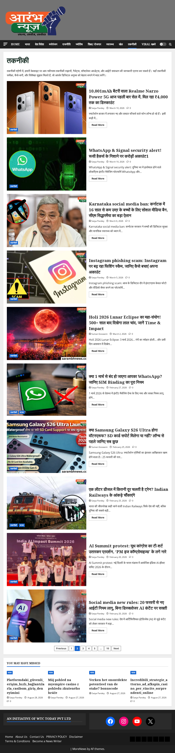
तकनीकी (132, 44)
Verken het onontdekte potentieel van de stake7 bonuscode (108, 684)
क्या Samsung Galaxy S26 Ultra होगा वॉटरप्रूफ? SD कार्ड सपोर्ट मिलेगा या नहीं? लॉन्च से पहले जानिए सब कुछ (46, 446)
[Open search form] (170, 44)
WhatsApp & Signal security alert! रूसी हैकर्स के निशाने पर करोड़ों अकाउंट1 (46, 164)
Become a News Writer (47, 741)
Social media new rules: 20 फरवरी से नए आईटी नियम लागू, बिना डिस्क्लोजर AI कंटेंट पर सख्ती (46, 616)
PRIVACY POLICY (56, 737)
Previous (61, 648)
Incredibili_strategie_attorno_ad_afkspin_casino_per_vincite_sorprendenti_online (148, 686)
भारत (27, 44)
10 (107, 648)
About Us (21, 737)
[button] (5, 44)
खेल (121, 44)
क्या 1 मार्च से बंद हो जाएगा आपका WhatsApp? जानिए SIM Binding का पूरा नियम (46, 390)
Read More (99, 125)
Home (15, 44)
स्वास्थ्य (110, 44)
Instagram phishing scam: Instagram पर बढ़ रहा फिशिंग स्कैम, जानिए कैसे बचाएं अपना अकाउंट (46, 277)
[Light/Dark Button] (163, 44)
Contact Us (37, 737)
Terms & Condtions (17, 741)
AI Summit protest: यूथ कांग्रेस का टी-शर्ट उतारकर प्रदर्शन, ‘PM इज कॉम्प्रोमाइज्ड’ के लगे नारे (46, 559)
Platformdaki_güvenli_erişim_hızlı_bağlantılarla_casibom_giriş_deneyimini (25, 686)
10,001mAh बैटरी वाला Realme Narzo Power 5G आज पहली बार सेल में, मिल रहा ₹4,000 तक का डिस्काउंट (46, 107)
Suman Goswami (99, 333)
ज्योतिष (79, 44)
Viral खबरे (149, 44)
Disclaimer (76, 737)
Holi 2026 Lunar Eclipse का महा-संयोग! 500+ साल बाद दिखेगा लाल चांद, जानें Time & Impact (46, 333)
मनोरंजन (53, 44)
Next (116, 648)
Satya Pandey (97, 108)
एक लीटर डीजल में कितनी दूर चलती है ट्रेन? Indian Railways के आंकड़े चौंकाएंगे (46, 503)
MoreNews (79, 749)
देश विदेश (39, 44)
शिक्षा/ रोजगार (94, 44)
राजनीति (66, 44)
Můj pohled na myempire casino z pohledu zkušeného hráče (64, 686)
